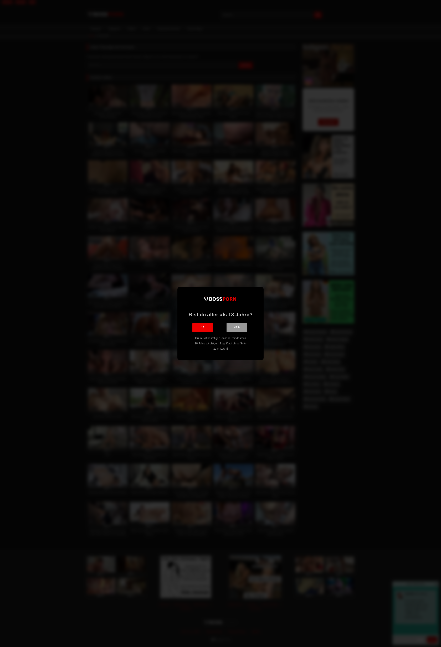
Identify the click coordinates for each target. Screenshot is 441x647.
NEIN (237, 327)
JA (203, 327)
